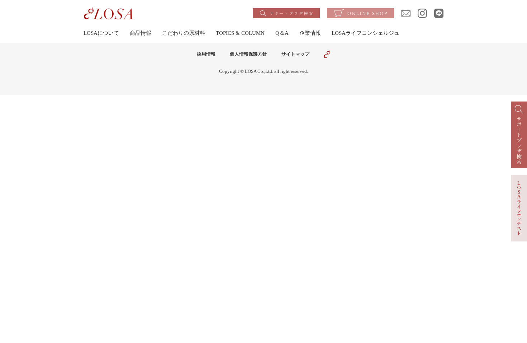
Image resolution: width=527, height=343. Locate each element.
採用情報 (206, 54)
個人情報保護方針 (248, 54)
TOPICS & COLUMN (240, 33)
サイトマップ (295, 54)
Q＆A (282, 33)
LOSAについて (101, 33)
